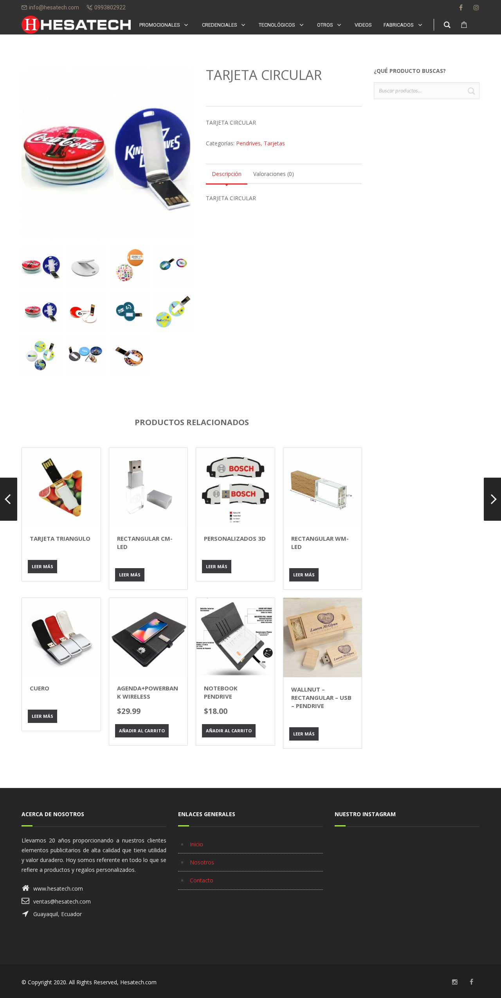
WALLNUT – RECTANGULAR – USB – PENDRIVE (321, 697)
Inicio (196, 844)
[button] (181, 86)
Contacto (201, 880)
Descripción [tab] (226, 174)
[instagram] (476, 7)
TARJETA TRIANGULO (60, 538)
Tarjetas (274, 143)
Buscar (471, 90)
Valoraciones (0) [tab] (273, 174)
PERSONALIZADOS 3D (235, 538)
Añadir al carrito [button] (142, 731)
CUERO (39, 688)
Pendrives (248, 143)
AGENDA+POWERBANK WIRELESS (147, 692)
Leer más (42, 566)
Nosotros (202, 862)
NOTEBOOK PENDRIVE (221, 692)
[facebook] (461, 7)
